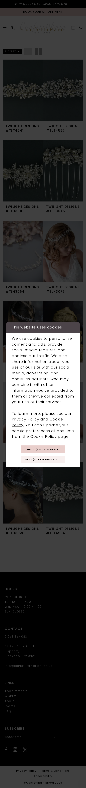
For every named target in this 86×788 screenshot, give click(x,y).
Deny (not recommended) (43, 460)
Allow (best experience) (43, 449)
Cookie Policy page (49, 437)
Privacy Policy (25, 419)
